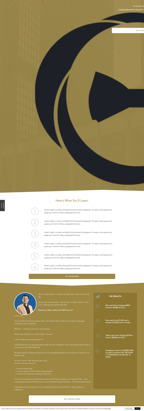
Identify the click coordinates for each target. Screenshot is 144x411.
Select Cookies (128, 408)
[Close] (142, 408)
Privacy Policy (107, 408)
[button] (2, 205)
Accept (137, 408)
